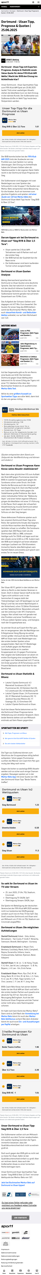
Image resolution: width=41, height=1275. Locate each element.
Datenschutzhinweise (8, 1253)
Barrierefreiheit (6, 1266)
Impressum (5, 1249)
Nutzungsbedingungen (9, 1259)
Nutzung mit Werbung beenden (12, 1263)
